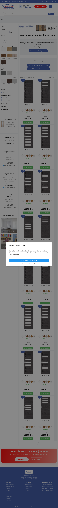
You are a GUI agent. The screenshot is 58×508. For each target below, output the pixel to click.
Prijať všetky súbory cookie (29, 260)
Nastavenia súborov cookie (29, 264)
